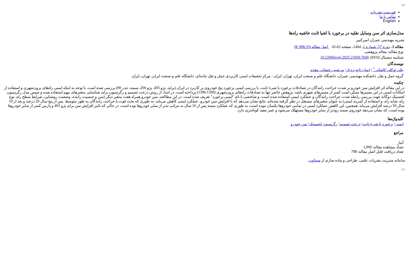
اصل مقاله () (311, 47)
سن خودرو (299, 124)
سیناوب (314, 160)
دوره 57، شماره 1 (376, 47)
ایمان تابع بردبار (358, 70)
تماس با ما (387, 17)
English (389, 21)
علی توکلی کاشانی (388, 70)
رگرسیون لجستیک (323, 124)
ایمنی (399, 124)
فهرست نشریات (383, 12)
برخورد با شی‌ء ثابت (377, 124)
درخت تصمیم (350, 124)
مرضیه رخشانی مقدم (327, 70)
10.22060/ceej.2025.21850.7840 (344, 57)
